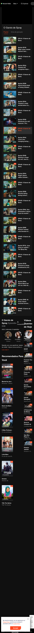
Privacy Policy (6, 622)
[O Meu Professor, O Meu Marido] (7, 420)
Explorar (25, 4)
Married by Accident (8, 381)
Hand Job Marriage (8, 406)
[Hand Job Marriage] (7, 396)
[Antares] (7, 468)
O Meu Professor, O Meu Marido (11, 430)
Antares (4, 479)
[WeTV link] (6, 3)
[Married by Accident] (7, 371)
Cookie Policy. (16, 623)
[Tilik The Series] (7, 493)
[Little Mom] (7, 444)
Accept (15, 628)
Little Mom (5, 454)
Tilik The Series (6, 503)
